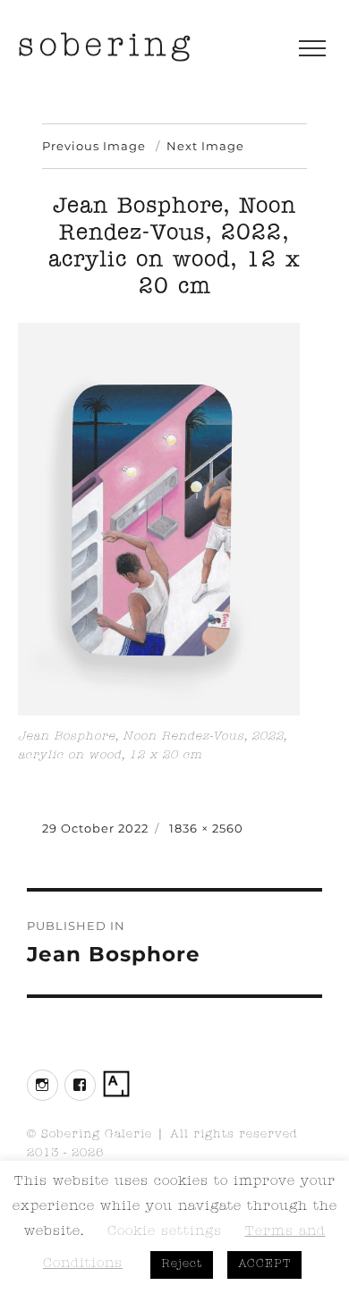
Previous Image (94, 146)
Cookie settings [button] (164, 1232)
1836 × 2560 (206, 828)
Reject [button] (181, 1265)
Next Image (205, 146)
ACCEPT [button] (264, 1265)
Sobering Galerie (96, 1135)
